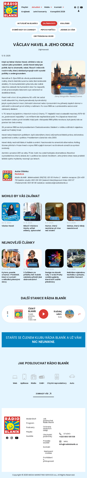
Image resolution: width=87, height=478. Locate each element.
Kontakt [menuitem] (58, 7)
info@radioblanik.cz (68, 444)
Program (30, 423)
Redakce (19, 174)
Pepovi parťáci (48, 29)
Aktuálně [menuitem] (36, 7)
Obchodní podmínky (47, 435)
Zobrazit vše (42, 393)
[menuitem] (78, 11)
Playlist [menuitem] (24, 7)
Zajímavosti (49, 23)
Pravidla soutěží (46, 442)
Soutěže (29, 436)
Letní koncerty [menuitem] (40, 11)
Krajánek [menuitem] (25, 11)
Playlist (29, 432)
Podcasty (30, 427)
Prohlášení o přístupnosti (48, 459)
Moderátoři (31, 418)
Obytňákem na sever (43, 36)
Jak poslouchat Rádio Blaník (48, 420)
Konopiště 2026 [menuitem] (57, 11)
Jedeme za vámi (67, 29)
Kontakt (46, 447)
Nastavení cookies (48, 452)
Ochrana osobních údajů (47, 428)
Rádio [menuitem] (47, 7)
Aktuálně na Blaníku (27, 23)
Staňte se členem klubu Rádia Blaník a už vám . (43, 339)
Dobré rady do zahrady (24, 29)
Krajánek (65, 23)
